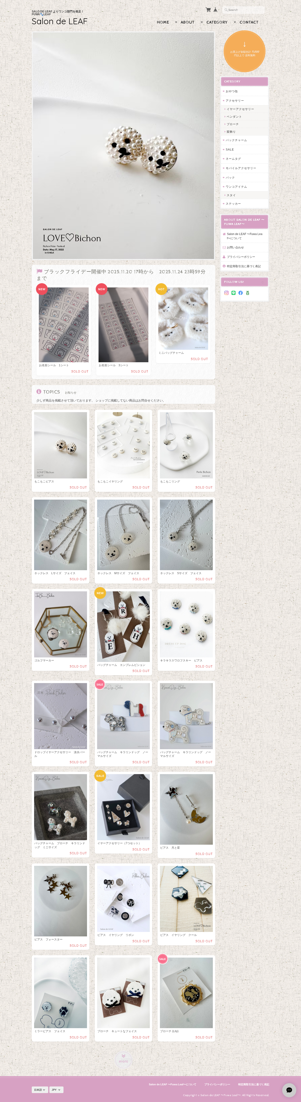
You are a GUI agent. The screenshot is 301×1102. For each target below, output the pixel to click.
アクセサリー (235, 100)
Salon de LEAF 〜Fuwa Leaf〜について (244, 236)
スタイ (231, 195)
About (188, 22)
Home (163, 22)
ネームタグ (233, 158)
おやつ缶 (232, 91)
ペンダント (234, 116)
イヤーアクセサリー (240, 109)
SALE (230, 149)
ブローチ (233, 124)
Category (217, 22)
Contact (249, 22)
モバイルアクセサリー (241, 168)
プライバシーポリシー (241, 256)
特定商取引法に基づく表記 (244, 266)
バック (230, 177)
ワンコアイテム (236, 186)
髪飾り (231, 131)
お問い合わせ (235, 247)
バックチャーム (236, 140)
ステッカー (233, 203)
